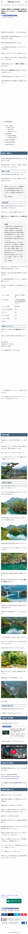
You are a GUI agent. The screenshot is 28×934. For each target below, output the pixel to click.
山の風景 (5, 910)
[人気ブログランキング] (14, 903)
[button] (4, 914)
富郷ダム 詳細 (10, 127)
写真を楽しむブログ (14, 2)
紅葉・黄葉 (17, 910)
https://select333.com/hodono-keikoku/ (10, 776)
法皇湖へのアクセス (12, 131)
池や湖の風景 (10, 910)
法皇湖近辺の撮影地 (10, 142)
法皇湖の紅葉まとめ (10, 144)
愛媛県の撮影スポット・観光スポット (10, 15)
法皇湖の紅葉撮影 (11, 135)
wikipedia (10, 196)
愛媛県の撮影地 (18, 782)
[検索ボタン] (26, 2)
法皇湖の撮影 (8, 133)
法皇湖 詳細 (10, 129)
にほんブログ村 (4, 897)
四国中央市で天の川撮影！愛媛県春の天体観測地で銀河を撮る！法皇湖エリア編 (17, 730)
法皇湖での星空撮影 (10, 140)
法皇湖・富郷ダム (9, 125)
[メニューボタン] (2, 2)
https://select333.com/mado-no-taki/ (10, 778)
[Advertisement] (14, 100)
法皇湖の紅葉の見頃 (12, 137)
